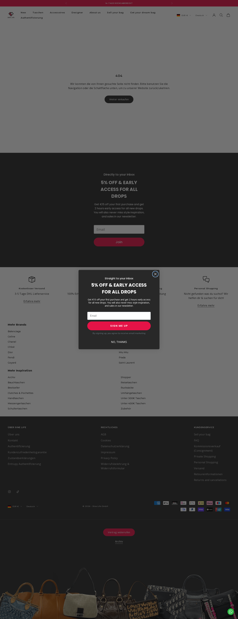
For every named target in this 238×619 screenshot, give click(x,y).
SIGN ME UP (119, 326)
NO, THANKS (119, 342)
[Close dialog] (155, 274)
